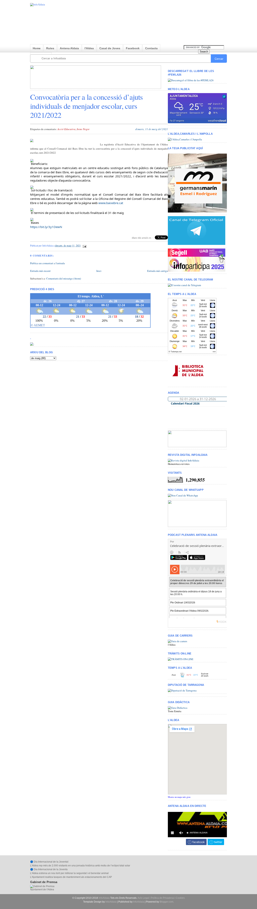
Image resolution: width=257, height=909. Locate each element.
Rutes (50, 48)
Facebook (133, 48)
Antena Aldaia (69, 48)
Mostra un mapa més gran (179, 797)
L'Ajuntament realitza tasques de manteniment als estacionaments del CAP (71, 877)
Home (37, 48)
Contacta (151, 48)
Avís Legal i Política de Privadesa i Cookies (161, 898)
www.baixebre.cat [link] (110, 203)
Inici (98, 271)
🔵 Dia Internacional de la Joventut (49, 861)
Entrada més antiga (157, 271)
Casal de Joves (109, 48)
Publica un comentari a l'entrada (47, 263)
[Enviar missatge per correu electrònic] (84, 245)
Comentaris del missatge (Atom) (63, 278)
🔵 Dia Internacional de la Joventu (49, 869)
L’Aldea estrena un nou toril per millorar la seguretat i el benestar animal (69, 873)
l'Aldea (89, 48)
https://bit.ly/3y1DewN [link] (46, 227)
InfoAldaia (104, 898)
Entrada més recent (40, 271)
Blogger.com (166, 901)
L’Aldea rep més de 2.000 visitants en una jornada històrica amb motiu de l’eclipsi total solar (80, 865)
